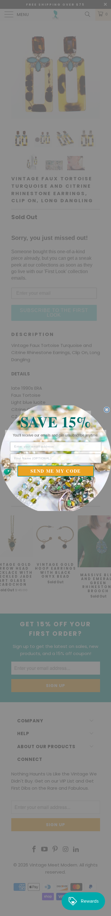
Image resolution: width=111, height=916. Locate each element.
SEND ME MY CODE (55, 471)
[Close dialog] (106, 409)
